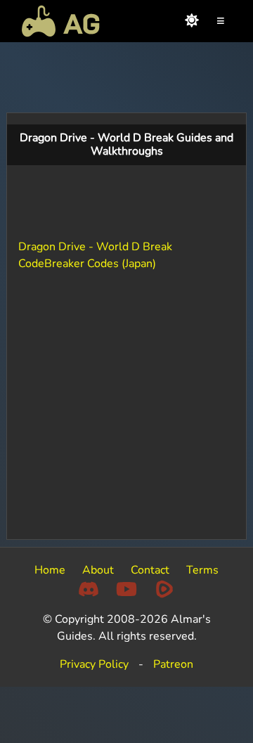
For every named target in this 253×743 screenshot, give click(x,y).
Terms (202, 570)
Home (49, 570)
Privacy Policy (94, 664)
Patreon (173, 664)
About (98, 570)
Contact (150, 570)
